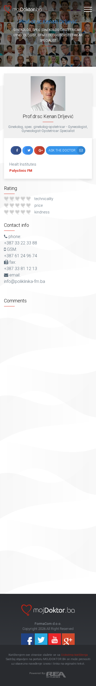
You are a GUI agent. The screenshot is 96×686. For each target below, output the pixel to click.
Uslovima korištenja (74, 655)
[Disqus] (48, 376)
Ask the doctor (62, 150)
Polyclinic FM (20, 171)
